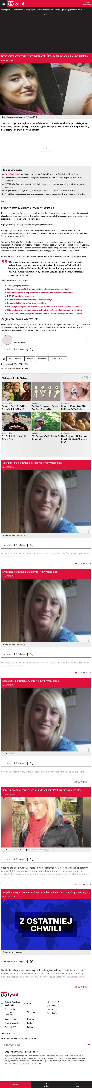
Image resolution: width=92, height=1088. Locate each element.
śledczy (30, 358)
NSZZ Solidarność (86, 3)
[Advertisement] (46, 32)
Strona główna (6, 9)
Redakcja (30, 1019)
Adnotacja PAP (10, 1027)
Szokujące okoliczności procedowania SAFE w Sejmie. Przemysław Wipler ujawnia (44, 313)
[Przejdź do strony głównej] (16, 3)
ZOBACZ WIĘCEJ (58, 358)
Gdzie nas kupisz (11, 1019)
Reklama (30, 1027)
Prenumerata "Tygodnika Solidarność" (10, 1012)
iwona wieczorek (15, 358)
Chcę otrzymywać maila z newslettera (21, 1051)
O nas (29, 1003)
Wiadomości (18, 9)
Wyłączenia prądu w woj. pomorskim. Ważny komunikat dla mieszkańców (40, 292)
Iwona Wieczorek (12, 174)
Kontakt (30, 1023)
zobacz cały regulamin (33, 1063)
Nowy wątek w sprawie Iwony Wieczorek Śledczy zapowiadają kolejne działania (54, 9)
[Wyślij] (89, 1044)
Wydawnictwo (32, 1012)
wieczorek (42, 358)
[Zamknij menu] (3, 3)
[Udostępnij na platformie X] (31, 349)
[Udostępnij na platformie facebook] (27, 349)
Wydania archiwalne (12, 1023)
